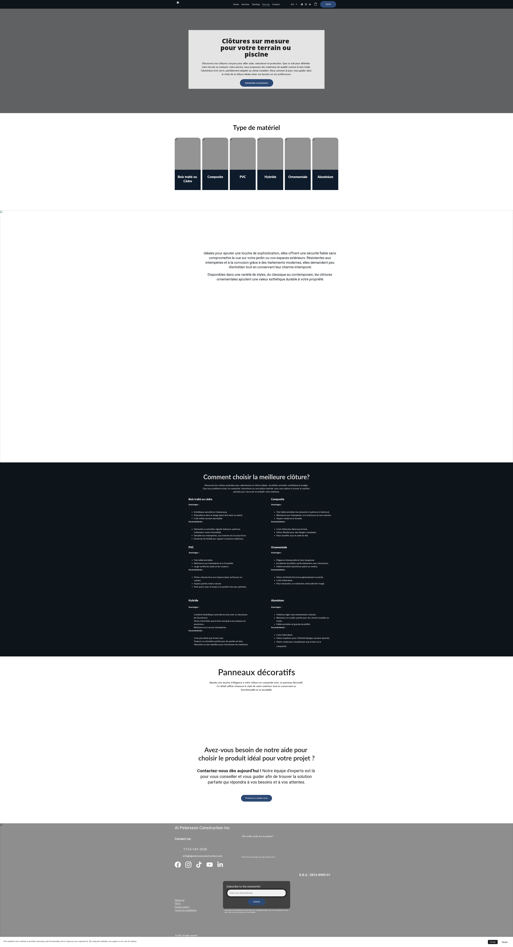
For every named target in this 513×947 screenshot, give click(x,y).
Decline (505, 942)
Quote (328, 4)
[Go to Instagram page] (307, 4)
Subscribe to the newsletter (243, 886)
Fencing (265, 4)
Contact (276, 4)
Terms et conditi (184, 910)
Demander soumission (256, 83)
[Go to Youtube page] (210, 865)
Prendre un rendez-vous (256, 798)
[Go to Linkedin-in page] (310, 4)
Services (245, 4)
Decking (256, 4)
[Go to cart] (315, 4)
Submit (256, 902)
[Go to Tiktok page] (199, 865)
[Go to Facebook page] (303, 4)
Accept (492, 942)
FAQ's (178, 903)
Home (236, 4)
